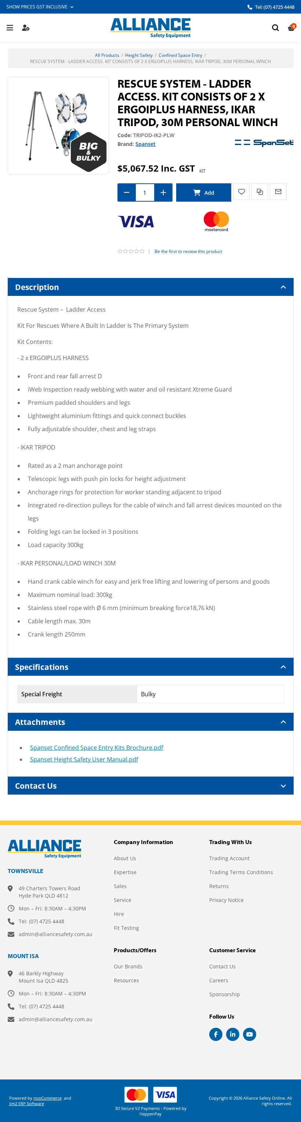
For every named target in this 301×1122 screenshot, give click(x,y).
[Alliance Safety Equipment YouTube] (249, 1034)
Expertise (125, 872)
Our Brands (128, 966)
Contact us (222, 966)
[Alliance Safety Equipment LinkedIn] (232, 1034)
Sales (120, 886)
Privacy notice (226, 899)
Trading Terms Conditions (241, 872)
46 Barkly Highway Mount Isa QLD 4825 (43, 977)
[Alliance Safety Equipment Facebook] (215, 1034)
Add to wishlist (241, 191)
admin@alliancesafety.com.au (56, 934)
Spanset (145, 143)
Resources (126, 980)
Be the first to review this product (188, 251)
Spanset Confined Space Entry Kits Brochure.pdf (96, 748)
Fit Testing (126, 927)
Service (122, 899)
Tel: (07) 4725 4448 (274, 7)
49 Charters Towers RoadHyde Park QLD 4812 (49, 892)
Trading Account (229, 858)
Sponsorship (224, 994)
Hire (119, 913)
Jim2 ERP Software (26, 1103)
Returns (219, 886)
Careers (218, 980)
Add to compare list (259, 191)
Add (203, 192)
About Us (125, 858)
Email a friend (278, 191)
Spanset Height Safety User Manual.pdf (84, 759)
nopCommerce (47, 1098)
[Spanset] (264, 142)
